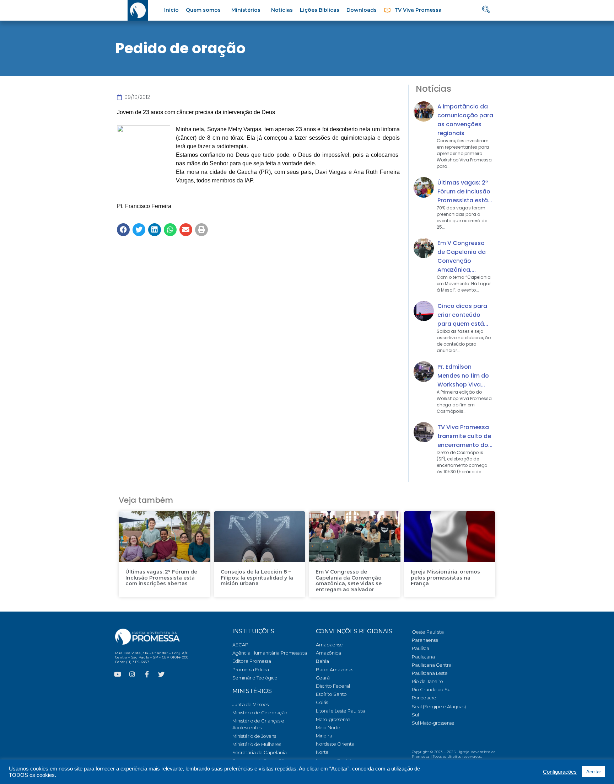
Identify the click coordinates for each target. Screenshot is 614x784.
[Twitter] (161, 674)
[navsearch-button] (486, 10)
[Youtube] (117, 674)
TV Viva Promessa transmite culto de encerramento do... (464, 436)
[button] (123, 229)
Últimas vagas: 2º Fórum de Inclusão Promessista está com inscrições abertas (161, 578)
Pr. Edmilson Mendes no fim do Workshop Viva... (463, 376)
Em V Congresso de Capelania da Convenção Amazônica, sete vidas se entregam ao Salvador (349, 581)
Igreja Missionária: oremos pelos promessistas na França (445, 578)
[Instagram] (132, 674)
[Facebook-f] (146, 674)
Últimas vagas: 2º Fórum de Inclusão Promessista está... (464, 191)
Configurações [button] (560, 772)
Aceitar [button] (593, 771)
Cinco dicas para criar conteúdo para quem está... (462, 315)
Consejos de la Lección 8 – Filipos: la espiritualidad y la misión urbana (257, 578)
